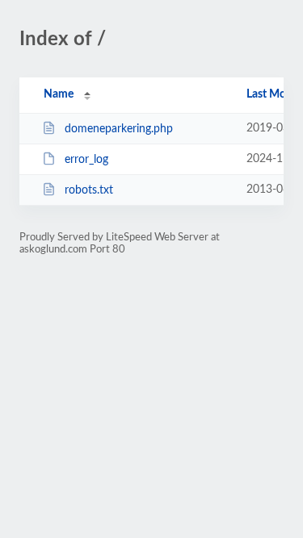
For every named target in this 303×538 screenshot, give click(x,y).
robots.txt (89, 190)
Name (59, 94)
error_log (86, 159)
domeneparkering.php (119, 129)
